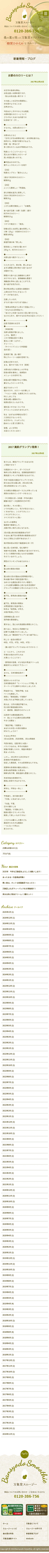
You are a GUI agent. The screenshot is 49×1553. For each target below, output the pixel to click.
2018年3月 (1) (8, 1349)
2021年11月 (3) (9, 1128)
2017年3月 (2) (8, 1411)
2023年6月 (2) (8, 1020)
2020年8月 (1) (8, 1213)
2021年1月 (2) (8, 1184)
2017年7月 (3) (8, 1389)
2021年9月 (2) (8, 1139)
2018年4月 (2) (8, 1343)
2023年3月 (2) (8, 1037)
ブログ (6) (6, 853)
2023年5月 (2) (8, 1025)
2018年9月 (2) (8, 1326)
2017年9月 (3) (8, 1377)
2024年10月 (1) (9, 929)
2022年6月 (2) (8, 1088)
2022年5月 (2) (8, 1093)
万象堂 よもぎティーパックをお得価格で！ (19, 888)
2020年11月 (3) (9, 1196)
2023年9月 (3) (8, 1003)
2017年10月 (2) (9, 1371)
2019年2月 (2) (8, 1315)
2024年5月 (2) (8, 957)
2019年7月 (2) (8, 1286)
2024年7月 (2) (8, 946)
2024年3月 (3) (8, 969)
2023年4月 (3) (8, 1031)
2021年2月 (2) (8, 1179)
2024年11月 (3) (9, 923)
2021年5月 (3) (8, 1162)
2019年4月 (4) (8, 1303)
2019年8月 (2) (8, 1281)
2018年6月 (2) (8, 1337)
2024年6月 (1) (8, 952)
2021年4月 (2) (8, 1167)
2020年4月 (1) (8, 1235)
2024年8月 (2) (8, 940)
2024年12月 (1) (9, 918)
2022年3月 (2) (8, 1105)
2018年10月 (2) (9, 1320)
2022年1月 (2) (8, 1116)
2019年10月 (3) (9, 1269)
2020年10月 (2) (9, 1201)
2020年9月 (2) (8, 1207)
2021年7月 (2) (8, 1150)
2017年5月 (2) (8, 1400)
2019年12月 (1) (9, 1258)
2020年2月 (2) (8, 1247)
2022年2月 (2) (8, 1110)
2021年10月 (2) (9, 1133)
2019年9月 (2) (8, 1275)
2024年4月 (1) (8, 963)
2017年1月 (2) (8, 1423)
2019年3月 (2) (8, 1309)
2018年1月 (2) (8, 1354)
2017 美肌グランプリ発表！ (23, 447)
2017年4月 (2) (8, 1406)
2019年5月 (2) (8, 1298)
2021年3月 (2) (8, 1173)
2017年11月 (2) (9, 1366)
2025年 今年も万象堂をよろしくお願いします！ (22, 871)
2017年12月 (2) (9, 1360)
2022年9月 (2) (8, 1071)
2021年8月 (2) (8, 1145)
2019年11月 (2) (9, 1264)
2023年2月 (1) (8, 1042)
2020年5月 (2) (8, 1230)
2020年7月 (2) (8, 1218)
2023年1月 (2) (8, 1048)
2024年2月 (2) (8, 974)
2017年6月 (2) (8, 1394)
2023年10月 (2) (9, 997)
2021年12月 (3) (9, 1122)
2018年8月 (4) (8, 1332)
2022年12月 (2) (9, 1054)
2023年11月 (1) (9, 991)
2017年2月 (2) (8, 1417)
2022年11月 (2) (9, 1059)
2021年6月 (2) (8, 1156)
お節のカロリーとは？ (20, 75)
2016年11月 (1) (9, 1434)
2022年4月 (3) (8, 1099)
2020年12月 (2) (9, 1190)
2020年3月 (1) (8, 1241)
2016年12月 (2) (9, 1428)
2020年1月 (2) (8, 1252)
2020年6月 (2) (8, 1224)
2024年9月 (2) (8, 935)
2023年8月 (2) (8, 1008)
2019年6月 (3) (8, 1292)
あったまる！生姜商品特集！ (14, 877)
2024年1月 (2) (8, 980)
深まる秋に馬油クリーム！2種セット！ (18, 894)
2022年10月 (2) (9, 1065)
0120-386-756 (26, 31)
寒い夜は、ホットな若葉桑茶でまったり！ (19, 883)
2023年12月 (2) (9, 986)
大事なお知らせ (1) (10, 848)
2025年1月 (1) (8, 912)
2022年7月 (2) (8, 1082)
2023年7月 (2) (8, 1014)
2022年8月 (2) (8, 1076)
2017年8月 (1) (8, 1383)
